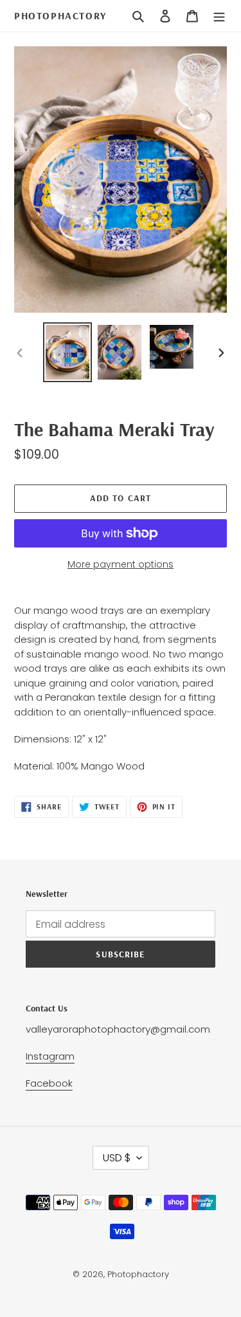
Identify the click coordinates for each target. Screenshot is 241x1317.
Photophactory (60, 16)
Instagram (50, 1056)
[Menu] (219, 16)
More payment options (120, 564)
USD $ (116, 1157)
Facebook (49, 1083)
